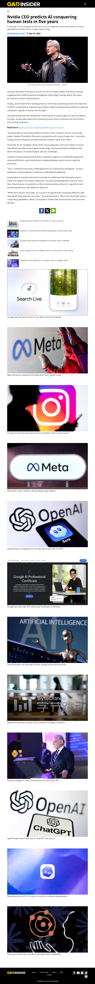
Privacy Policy (44, 972)
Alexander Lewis (17, 33)
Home (34, 972)
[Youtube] (78, 973)
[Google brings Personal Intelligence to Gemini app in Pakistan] (13, 247)
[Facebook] (74, 973)
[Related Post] (47, 315)
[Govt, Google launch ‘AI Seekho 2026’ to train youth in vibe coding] (13, 257)
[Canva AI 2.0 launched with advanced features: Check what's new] (13, 237)
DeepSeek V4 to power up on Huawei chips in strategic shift (43, 260)
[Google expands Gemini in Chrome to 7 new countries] (13, 227)
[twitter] (47, 210)
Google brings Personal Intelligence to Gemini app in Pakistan (44, 240)
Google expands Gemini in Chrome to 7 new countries (41, 221)
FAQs (61, 972)
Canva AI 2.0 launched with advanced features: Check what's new (46, 231)
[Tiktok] (86, 973)
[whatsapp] (53, 210)
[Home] (23, 4)
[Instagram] (82, 973)
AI (8, 11)
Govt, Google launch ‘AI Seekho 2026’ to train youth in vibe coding (46, 250)
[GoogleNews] (86, 976)
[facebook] (41, 210)
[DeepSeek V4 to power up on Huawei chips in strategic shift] (13, 266)
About (54, 972)
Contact (49, 975)
